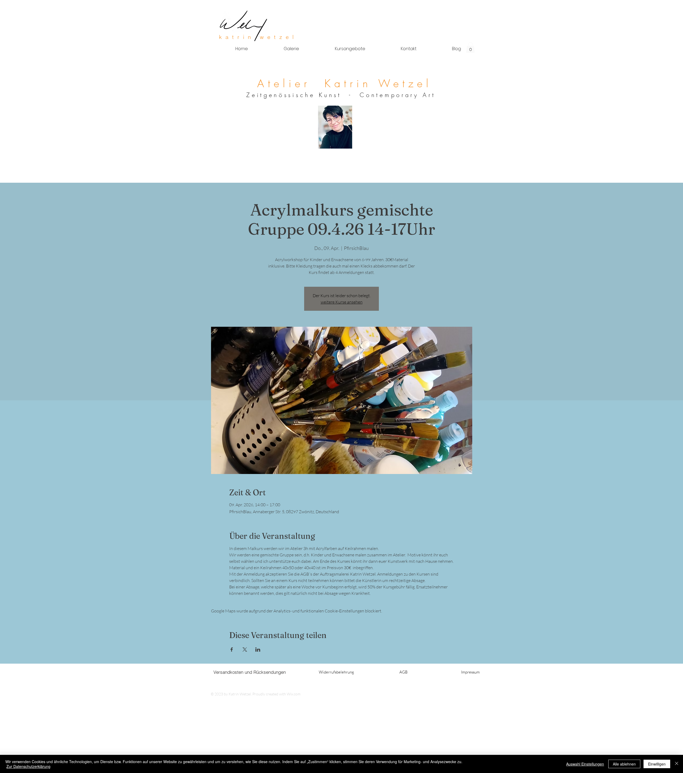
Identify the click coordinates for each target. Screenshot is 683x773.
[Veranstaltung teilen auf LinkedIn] (257, 649)
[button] (470, 47)
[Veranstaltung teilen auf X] (244, 649)
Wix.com (293, 694)
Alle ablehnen (624, 764)
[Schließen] (676, 764)
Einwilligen (657, 764)
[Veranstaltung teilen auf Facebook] (231, 649)
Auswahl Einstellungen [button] (585, 764)
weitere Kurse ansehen (342, 302)
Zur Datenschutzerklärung (28, 766)
